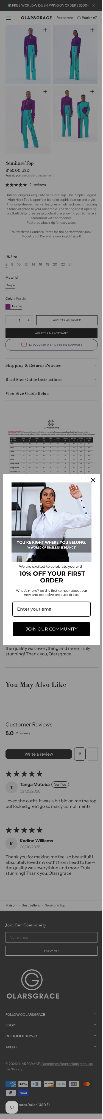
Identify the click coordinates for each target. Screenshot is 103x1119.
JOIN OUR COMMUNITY (49, 626)
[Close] (89, 482)
